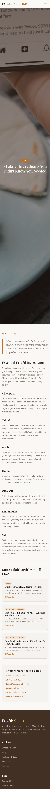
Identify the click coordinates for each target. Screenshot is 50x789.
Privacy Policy (8, 785)
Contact (5, 766)
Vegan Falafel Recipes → (16, 692)
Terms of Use (7, 781)
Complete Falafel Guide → (16, 676)
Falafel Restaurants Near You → (19, 684)
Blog (4, 752)
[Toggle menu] (45, 4)
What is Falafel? (9, 747)
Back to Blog (11, 333)
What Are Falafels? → (14, 696)
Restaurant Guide (9, 757)
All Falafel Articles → (14, 680)
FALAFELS (14, 4)
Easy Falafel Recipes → (15, 688)
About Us (6, 761)
